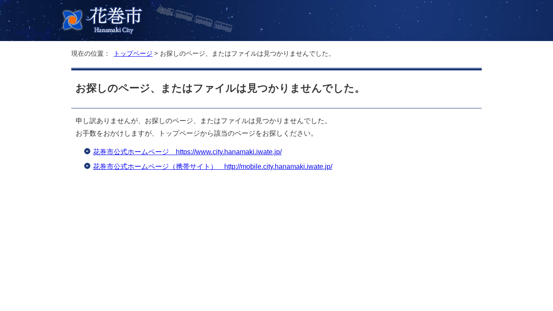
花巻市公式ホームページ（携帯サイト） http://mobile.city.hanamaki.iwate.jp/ (212, 166)
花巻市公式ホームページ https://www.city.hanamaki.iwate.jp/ (187, 152)
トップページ (133, 53)
